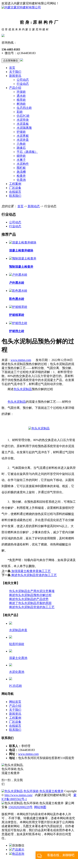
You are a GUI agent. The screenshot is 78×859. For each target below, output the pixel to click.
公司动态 (23, 79)
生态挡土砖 (24, 107)
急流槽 (21, 171)
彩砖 (20, 111)
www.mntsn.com (21, 360)
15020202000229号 (20, 807)
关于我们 (15, 71)
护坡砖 (21, 131)
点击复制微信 (10, 60)
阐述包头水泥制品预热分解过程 (30, 595)
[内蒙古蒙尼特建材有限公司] (21, 7)
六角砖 (21, 143)
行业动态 (23, 83)
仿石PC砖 (23, 115)
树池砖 (21, 103)
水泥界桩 (23, 135)
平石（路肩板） (27, 151)
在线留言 (15, 191)
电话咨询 (18, 853)
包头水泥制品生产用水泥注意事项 (32, 591)
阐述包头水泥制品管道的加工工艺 (34, 575)
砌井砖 (21, 155)
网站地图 (40, 807)
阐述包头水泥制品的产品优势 (28, 599)
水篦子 (21, 159)
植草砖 (21, 99)
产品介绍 (15, 87)
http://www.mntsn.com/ (19, 795)
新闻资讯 (15, 75)
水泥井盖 (23, 139)
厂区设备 (15, 187)
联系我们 (15, 195)
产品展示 (18, 849)
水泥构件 (23, 163)
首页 (12, 67)
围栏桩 (21, 167)
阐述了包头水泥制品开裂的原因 (30, 603)
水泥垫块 (23, 119)
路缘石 (21, 147)
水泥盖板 (23, 123)
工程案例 (15, 183)
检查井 (21, 175)
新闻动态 (34, 206)
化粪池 (21, 179)
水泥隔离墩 (24, 127)
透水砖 (21, 95)
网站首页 (15, 701)
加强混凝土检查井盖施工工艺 (31, 571)
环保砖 (21, 91)
